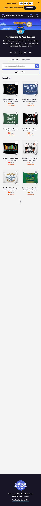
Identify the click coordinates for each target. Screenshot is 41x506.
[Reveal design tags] (16, 95)
